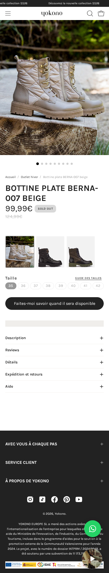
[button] (89, 13)
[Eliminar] (101, 545)
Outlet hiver (29, 177)
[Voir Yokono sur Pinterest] (67, 499)
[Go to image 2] (42, 164)
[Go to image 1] (37, 163)
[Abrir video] (92, 558)
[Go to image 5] (55, 164)
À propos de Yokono (27, 480)
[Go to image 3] (46, 164)
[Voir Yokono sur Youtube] (79, 499)
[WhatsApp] (92, 528)
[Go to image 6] (59, 164)
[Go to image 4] (50, 164)
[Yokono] (51, 13)
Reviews (12, 350)
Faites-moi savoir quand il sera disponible (54, 303)
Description (15, 338)
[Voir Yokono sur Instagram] (30, 499)
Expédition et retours (24, 374)
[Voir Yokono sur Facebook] (54, 499)
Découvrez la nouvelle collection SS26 (73, 3)
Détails (11, 362)
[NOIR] (50, 251)
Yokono (60, 514)
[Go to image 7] (63, 164)
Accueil (10, 177)
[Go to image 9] (72, 164)
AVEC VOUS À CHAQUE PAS (31, 443)
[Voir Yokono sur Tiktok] (42, 499)
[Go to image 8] (67, 164)
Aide (9, 386)
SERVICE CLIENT (21, 462)
